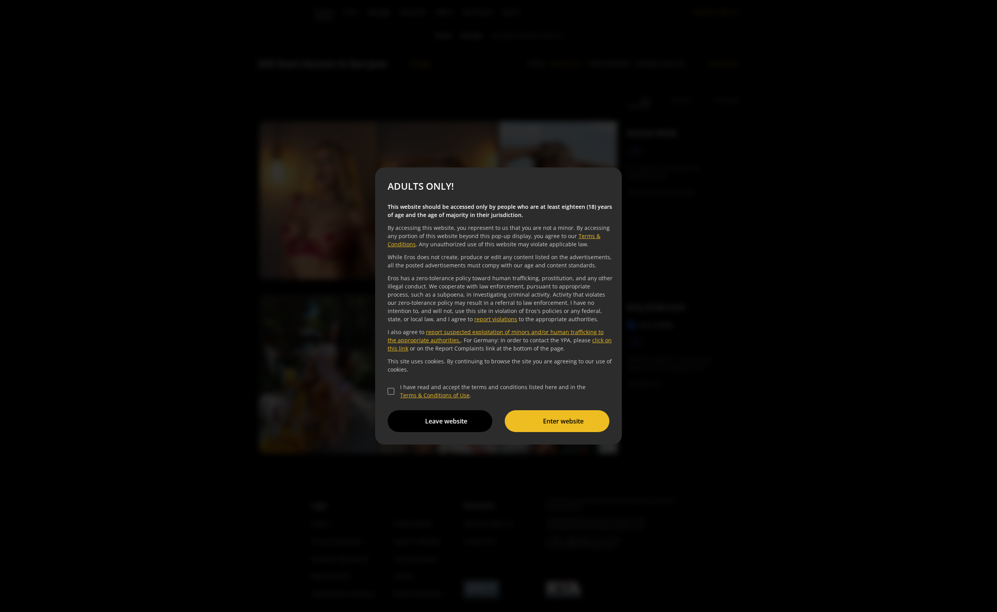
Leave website (446, 421)
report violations (495, 319)
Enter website (563, 421)
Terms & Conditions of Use (435, 395)
